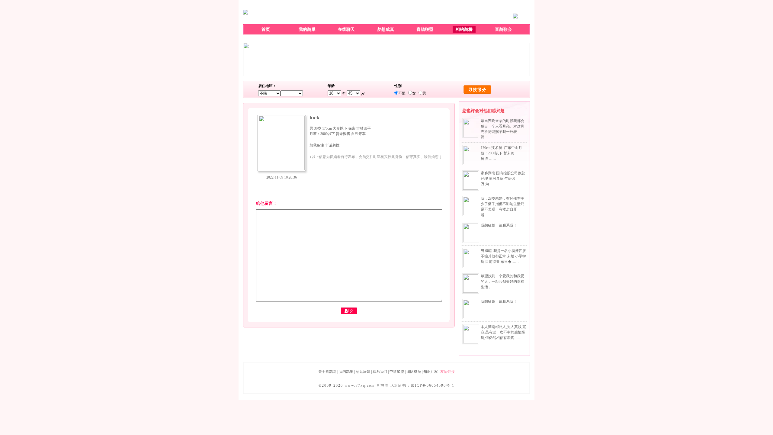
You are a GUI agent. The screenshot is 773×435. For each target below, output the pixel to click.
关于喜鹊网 (327, 371)
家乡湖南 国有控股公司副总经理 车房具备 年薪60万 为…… (503, 178)
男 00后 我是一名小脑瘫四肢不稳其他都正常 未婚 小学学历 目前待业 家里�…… (503, 256)
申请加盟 (397, 371)
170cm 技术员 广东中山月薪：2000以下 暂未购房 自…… (501, 153)
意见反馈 (363, 371)
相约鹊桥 (464, 29)
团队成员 (413, 371)
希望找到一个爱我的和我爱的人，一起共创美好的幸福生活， (502, 281)
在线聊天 (346, 29)
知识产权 (430, 371)
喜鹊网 (382, 385)
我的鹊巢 (307, 29)
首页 (265, 29)
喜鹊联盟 (424, 29)
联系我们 (380, 371)
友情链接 (447, 371)
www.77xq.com (360, 385)
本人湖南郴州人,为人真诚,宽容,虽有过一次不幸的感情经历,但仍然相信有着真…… (503, 332)
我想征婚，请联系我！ (499, 225)
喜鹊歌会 (503, 29)
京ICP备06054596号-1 (432, 385)
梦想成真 (385, 29)
